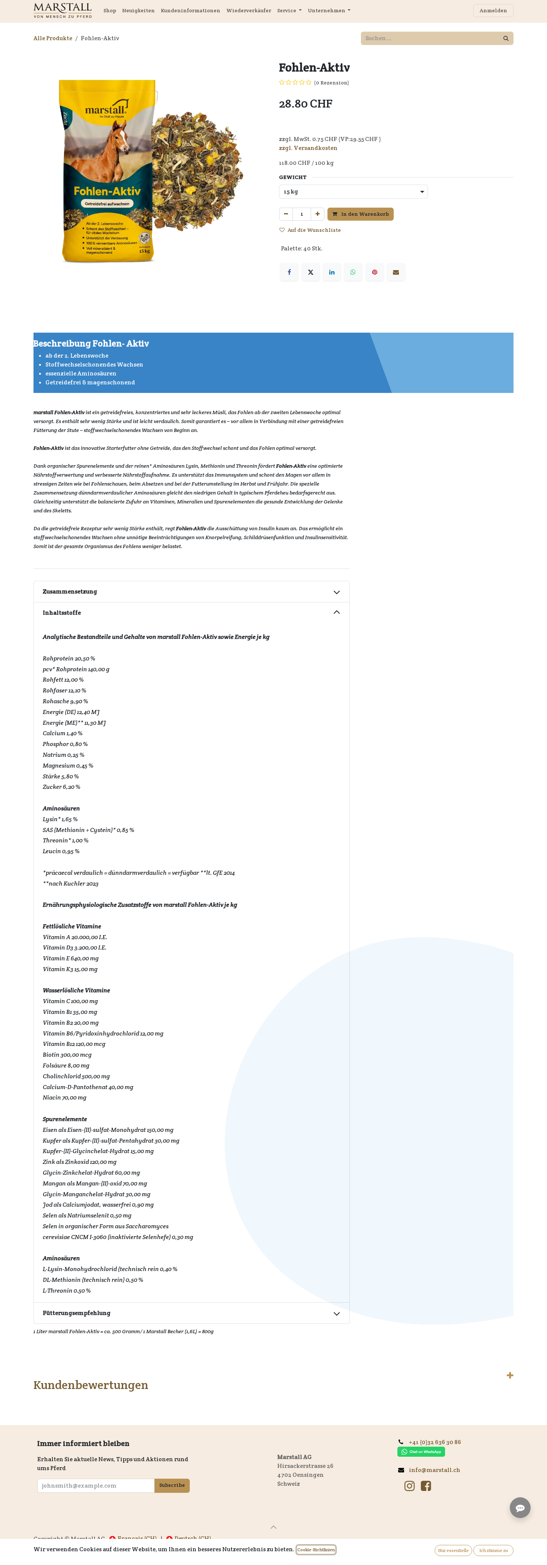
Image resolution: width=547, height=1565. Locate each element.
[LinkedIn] (332, 263)
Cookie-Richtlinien (316, 1549)
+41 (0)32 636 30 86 (438, 1442)
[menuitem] (109, 10)
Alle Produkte (52, 38)
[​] (409, 1486)
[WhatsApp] (353, 263)
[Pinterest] (375, 263)
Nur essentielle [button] (453, 1550)
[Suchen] (506, 38)
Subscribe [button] (172, 1485)
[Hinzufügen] (317, 214)
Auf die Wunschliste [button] (314, 230)
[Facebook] (289, 263)
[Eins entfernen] (286, 214)
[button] (273, 1527)
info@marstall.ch (435, 1470)
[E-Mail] (396, 263)
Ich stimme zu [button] (493, 1550)
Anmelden (493, 10)
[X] (311, 263)
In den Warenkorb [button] (364, 214)
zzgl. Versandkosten (308, 148)
